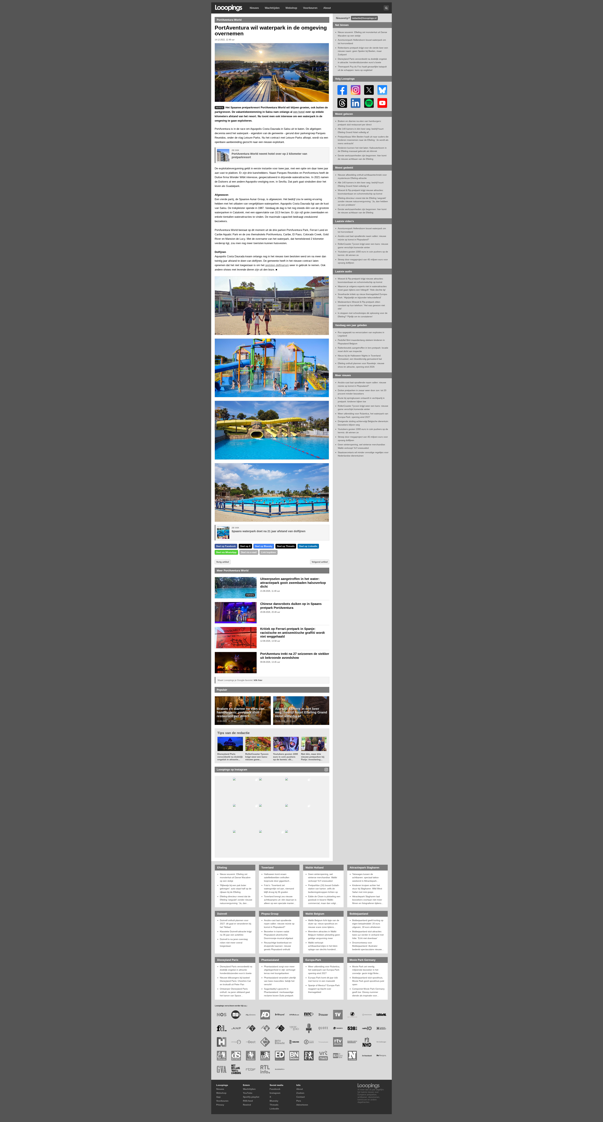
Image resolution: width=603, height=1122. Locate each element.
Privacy (220, 1104)
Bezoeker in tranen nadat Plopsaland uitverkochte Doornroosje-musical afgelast (278, 934)
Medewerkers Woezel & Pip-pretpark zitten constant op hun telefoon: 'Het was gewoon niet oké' (361, 305)
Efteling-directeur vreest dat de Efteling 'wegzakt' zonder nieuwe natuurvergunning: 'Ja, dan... (236, 899)
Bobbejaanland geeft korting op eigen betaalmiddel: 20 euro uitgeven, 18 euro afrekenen (367, 923)
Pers (298, 1101)
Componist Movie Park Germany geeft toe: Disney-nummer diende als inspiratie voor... (368, 992)
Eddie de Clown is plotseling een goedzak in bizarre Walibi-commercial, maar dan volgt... (324, 899)
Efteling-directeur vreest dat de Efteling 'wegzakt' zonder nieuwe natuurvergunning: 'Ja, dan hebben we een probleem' (363, 201)
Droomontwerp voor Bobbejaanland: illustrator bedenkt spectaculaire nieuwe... (368, 946)
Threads (274, 1104)
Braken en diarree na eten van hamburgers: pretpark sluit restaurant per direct (240, 712)
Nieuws (254, 8)
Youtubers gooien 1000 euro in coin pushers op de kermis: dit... (285, 757)
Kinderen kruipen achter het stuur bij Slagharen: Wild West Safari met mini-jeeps (367, 888)
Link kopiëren (268, 552)
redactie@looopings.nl (364, 18)
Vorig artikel (222, 562)
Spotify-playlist (251, 1097)
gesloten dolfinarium (277, 265)
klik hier (258, 680)
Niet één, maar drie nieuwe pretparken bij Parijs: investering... (312, 757)
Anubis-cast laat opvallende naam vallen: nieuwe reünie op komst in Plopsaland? (279, 923)
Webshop (291, 8)
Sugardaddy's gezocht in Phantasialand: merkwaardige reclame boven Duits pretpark (278, 992)
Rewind (247, 1104)
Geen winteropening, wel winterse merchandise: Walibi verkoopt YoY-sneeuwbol (322, 877)
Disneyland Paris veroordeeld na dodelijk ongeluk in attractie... (230, 757)
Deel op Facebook (226, 546)
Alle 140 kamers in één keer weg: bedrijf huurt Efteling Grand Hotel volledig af (301, 712)
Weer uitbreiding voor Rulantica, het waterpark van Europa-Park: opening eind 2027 (324, 970)
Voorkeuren (310, 8)
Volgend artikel (320, 562)
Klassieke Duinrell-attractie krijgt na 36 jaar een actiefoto (236, 933)
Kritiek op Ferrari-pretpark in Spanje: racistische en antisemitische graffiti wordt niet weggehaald (292, 632)
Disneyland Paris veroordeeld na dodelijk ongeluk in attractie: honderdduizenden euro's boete (236, 970)
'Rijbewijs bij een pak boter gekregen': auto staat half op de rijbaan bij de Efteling (235, 888)
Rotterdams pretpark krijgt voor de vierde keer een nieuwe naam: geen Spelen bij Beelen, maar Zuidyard (363, 51)
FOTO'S (250, 595)
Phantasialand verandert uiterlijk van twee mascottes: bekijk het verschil (280, 981)
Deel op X (245, 546)
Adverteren (302, 1104)
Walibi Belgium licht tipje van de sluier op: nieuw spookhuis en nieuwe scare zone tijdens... (323, 923)
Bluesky (274, 1101)
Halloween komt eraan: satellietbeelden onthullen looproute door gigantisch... (277, 877)
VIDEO (251, 620)
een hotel (299, 111)
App (218, 1097)
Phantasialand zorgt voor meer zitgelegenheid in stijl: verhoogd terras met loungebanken (279, 970)
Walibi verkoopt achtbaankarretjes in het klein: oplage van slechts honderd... (323, 946)
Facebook (275, 1089)
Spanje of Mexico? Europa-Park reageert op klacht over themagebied (324, 988)
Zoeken (300, 1093)
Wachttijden (272, 8)
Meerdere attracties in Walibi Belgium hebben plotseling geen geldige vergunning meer (324, 934)
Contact (300, 1097)
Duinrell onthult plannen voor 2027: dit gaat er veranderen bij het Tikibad (235, 923)
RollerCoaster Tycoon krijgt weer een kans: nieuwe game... (257, 757)
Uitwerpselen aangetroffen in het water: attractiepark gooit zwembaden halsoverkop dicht (293, 582)
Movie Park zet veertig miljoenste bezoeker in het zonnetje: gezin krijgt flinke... (366, 970)
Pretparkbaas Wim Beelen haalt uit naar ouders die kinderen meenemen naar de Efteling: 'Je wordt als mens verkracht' (363, 140)
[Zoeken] (386, 8)
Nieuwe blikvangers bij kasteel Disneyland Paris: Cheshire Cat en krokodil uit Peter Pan (235, 981)
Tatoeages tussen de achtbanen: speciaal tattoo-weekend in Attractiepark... (365, 877)
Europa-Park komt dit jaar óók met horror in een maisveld (323, 979)
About (327, 8)
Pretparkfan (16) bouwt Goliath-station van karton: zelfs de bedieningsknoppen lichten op (324, 888)
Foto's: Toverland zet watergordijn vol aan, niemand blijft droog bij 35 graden (279, 888)
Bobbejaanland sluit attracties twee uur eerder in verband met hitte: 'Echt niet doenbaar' (368, 934)
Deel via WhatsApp (226, 552)
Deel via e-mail (249, 552)
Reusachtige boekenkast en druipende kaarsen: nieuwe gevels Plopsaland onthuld (278, 946)
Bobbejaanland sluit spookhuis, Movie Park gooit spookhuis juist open (368, 981)
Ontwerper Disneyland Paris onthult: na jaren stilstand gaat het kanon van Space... (235, 992)
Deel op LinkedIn (308, 546)
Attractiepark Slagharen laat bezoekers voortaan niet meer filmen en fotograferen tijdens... (367, 899)
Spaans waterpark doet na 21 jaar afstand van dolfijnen (268, 531)
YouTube (247, 1093)
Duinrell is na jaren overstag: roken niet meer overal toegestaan (234, 942)
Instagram (275, 1093)
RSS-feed (248, 1101)
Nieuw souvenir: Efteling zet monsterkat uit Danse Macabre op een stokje (235, 877)
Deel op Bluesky (263, 546)
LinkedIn (274, 1108)
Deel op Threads (286, 546)
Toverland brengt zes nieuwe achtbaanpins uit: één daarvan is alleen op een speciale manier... (280, 899)
